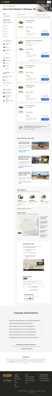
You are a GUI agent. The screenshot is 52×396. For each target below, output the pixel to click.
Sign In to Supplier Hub (43, 376)
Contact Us (16, 386)
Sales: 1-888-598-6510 (7, 380)
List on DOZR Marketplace (44, 378)
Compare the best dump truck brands (24, 182)
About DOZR (16, 376)
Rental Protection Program (30, 380)
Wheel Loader (33, 201)
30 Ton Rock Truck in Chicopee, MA (34, 40)
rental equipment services (31, 247)
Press (15, 380)
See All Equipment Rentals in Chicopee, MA (24, 208)
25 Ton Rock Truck (30, 20)
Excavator (22, 201)
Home (4, 5)
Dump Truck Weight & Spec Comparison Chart (24, 151)
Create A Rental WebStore (44, 380)
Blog (15, 384)
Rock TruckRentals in (44, 217)
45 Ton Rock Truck (30, 105)
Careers (15, 382)
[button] (8, 23)
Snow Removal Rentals (29, 378)
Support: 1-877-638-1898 (7, 381)
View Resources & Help (26, 348)
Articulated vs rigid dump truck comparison (24, 167)
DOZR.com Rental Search (29, 376)
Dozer (45, 201)
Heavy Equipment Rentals (10, 5)
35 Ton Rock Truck (30, 65)
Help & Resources (17, 378)
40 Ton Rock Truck (30, 85)
